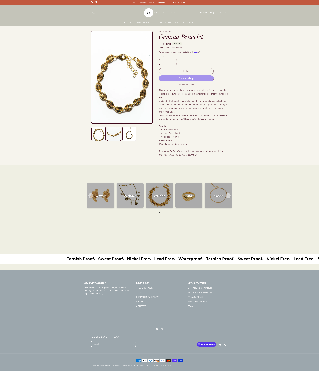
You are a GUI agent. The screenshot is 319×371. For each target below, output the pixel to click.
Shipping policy (165, 365)
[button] (93, 13)
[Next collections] (228, 195)
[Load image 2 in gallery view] (114, 134)
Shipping (162, 47)
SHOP (139, 292)
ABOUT (139, 301)
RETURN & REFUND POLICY (201, 292)
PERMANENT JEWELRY (147, 297)
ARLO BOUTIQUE (144, 287)
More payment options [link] (186, 84)
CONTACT (141, 306)
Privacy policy (139, 365)
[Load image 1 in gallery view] (99, 134)
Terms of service (152, 365)
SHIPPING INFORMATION (200, 287)
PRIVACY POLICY (196, 297)
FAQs (190, 306)
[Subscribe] (133, 344)
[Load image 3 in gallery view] (129, 134)
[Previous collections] (90, 195)
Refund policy (127, 365)
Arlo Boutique (101, 365)
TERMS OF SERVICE (197, 301)
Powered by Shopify (113, 365)
